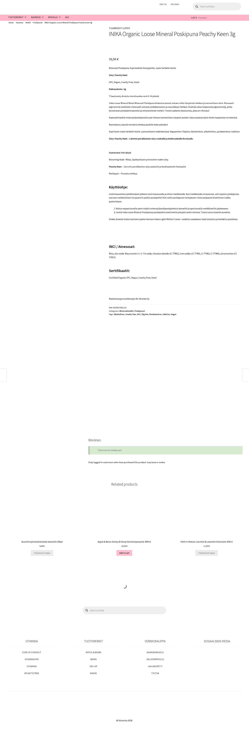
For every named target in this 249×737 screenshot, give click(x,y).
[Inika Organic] (118, 47)
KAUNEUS (36, 17)
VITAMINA (32, 666)
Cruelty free (130, 314)
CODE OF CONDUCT (31, 652)
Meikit (28, 22)
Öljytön (145, 314)
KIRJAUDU (175, 4)
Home (11, 22)
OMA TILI (163, 4)
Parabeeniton (155, 314)
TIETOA (155, 673)
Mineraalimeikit (126, 311)
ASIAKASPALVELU (155, 652)
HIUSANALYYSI (32, 659)
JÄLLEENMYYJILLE (155, 659)
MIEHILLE (53, 17)
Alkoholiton (119, 314)
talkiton (166, 314)
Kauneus (19, 22)
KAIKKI (93, 673)
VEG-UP (93, 666)
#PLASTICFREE (31, 673)
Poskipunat (38, 22)
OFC (138, 314)
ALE (67, 17)
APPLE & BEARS (93, 652)
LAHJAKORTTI (155, 666)
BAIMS (93, 659)
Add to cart (124, 553)
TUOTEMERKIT (15, 17)
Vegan (173, 314)
